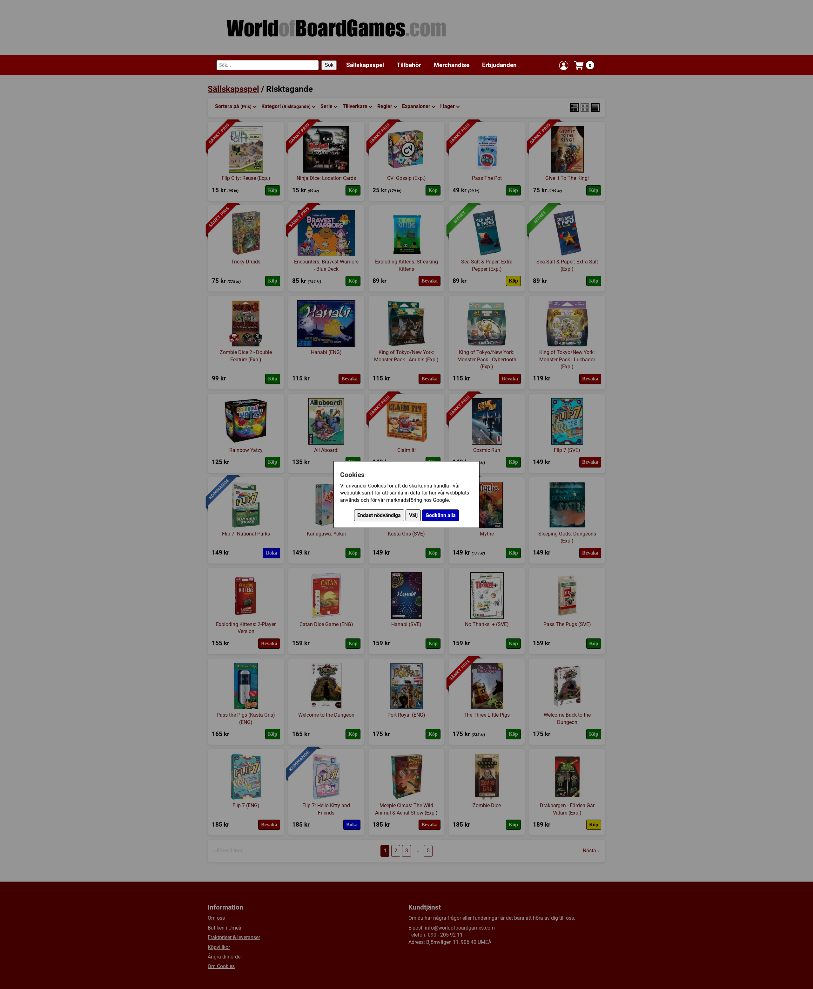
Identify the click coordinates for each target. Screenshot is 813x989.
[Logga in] (564, 65)
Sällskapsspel (365, 65)
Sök (329, 65)
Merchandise (451, 65)
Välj (413, 515)
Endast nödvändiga (379, 515)
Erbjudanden (499, 65)
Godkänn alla (441, 515)
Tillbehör (409, 65)
